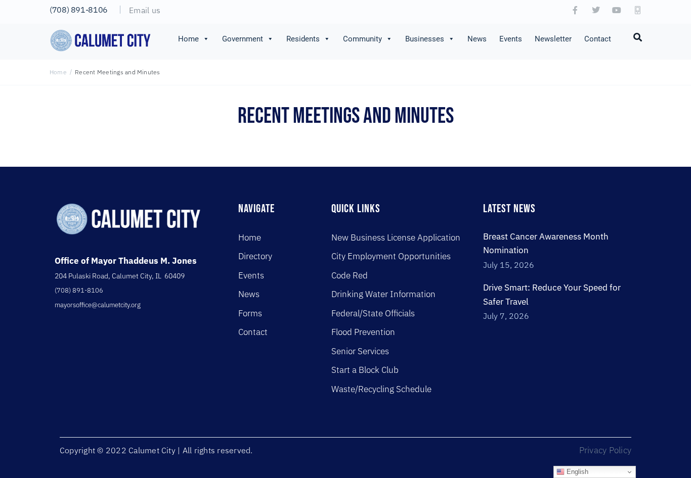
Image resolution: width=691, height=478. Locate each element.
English (576, 471)
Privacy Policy (605, 450)
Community (362, 38)
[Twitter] (596, 10)
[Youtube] (617, 10)
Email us (144, 10)
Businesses (424, 38)
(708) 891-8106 (79, 10)
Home (188, 38)
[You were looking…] (637, 36)
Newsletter (553, 38)
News (477, 38)
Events (510, 38)
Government (242, 38)
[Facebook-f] (575, 10)
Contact (597, 38)
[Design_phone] (637, 10)
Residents (303, 38)
